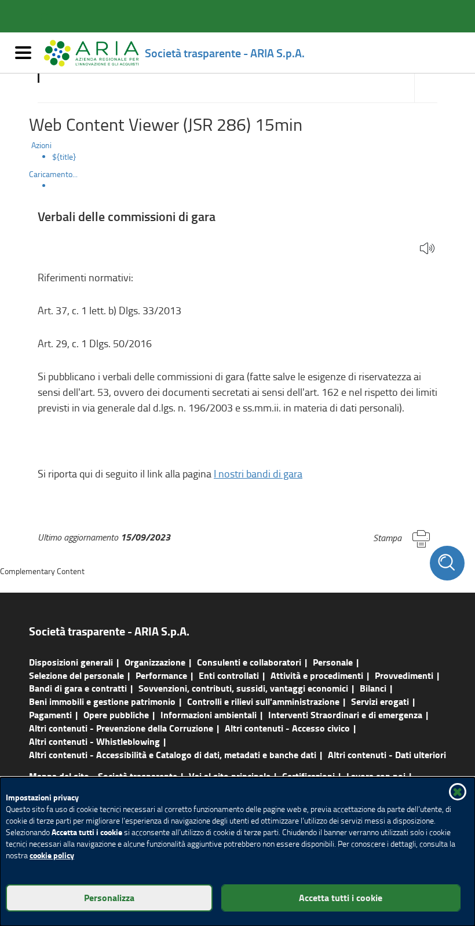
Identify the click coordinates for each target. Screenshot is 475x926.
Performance (161, 675)
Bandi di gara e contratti (78, 687)
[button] (427, 249)
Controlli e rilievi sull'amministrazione (263, 701)
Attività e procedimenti (317, 675)
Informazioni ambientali (208, 714)
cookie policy (52, 855)
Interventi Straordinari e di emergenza (345, 714)
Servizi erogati (380, 701)
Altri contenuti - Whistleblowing (94, 741)
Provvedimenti (404, 675)
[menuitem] (249, 157)
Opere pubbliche (116, 714)
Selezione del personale (76, 675)
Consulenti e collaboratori (249, 661)
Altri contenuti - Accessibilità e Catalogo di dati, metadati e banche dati (172, 754)
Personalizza (109, 897)
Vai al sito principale (230, 775)
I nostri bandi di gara (258, 473)
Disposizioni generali (71, 661)
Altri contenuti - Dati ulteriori (387, 754)
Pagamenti (50, 714)
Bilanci (373, 687)
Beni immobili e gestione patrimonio (102, 701)
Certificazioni (308, 775)
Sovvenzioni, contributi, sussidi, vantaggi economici (243, 687)
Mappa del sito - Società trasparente (103, 775)
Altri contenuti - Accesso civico (287, 727)
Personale (333, 661)
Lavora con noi (375, 775)
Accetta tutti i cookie (340, 897)
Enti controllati (229, 675)
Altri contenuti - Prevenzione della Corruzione (121, 727)
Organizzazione (155, 661)
